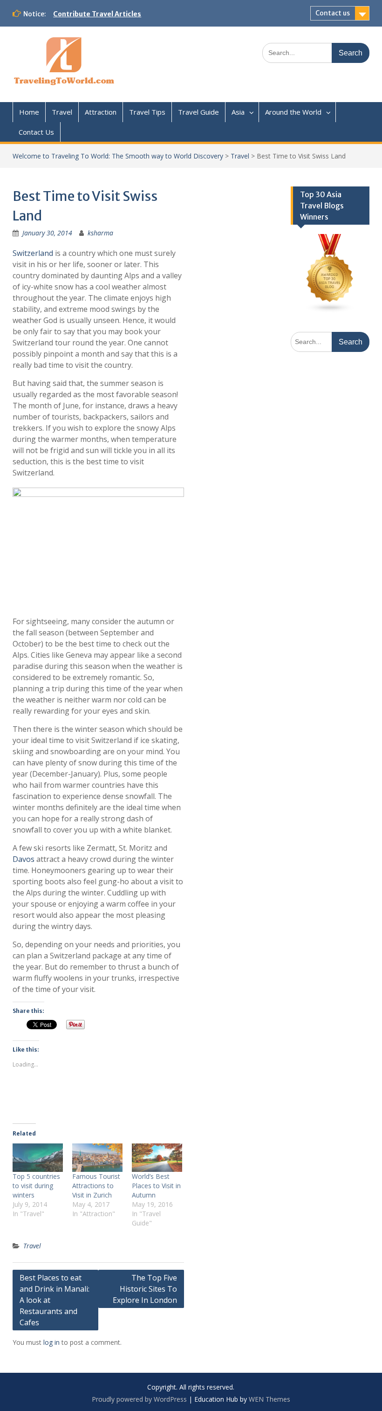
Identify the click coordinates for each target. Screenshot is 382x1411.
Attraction (100, 112)
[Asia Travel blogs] (330, 310)
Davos (23, 859)
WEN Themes (269, 1399)
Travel (62, 112)
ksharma (100, 232)
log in (51, 1342)
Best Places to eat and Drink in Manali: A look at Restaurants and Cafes (54, 1300)
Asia (238, 112)
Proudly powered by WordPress (139, 1399)
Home (29, 112)
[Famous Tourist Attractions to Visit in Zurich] (97, 1157)
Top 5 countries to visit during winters (36, 1185)
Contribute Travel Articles (97, 14)
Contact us (332, 13)
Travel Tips (147, 112)
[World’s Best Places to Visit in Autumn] (157, 1157)
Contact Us (36, 132)
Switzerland (33, 253)
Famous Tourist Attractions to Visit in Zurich (96, 1185)
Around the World (293, 112)
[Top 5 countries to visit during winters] (38, 1157)
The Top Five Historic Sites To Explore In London (145, 1289)
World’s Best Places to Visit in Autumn (156, 1185)
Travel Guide (198, 112)
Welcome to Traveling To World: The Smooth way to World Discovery (118, 155)
